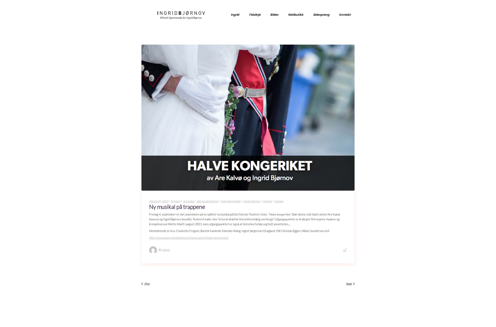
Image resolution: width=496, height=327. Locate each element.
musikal (278, 201)
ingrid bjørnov (251, 201)
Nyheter (176, 201)
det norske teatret (207, 201)
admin (166, 249)
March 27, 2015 (158, 201)
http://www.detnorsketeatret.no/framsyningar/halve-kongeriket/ (188, 237)
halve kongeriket (230, 201)
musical (267, 201)
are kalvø (188, 201)
